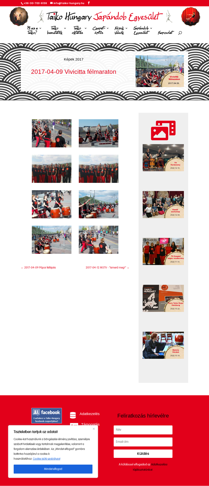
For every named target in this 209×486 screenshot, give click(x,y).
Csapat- (98, 31)
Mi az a (32, 31)
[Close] (93, 428)
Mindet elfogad (53, 469)
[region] (53, 451)
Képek (119, 31)
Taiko (54, 31)
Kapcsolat (165, 33)
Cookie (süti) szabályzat (46, 458)
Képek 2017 (73, 59)
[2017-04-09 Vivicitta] (51, 146)
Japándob (141, 31)
